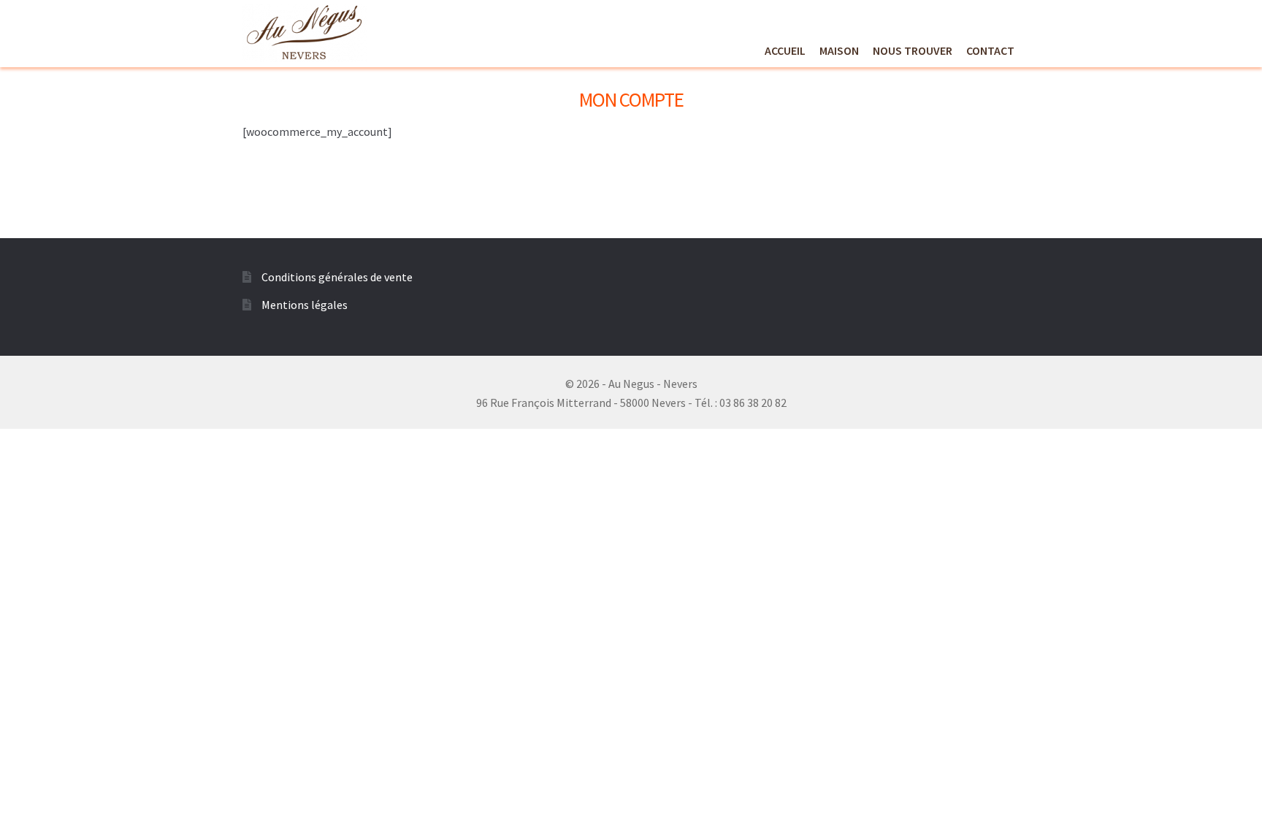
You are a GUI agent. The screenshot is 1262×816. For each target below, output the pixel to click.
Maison (839, 50)
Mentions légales (304, 304)
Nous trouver (912, 50)
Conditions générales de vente (337, 277)
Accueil (785, 50)
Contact (990, 50)
